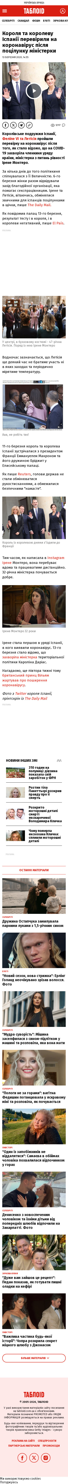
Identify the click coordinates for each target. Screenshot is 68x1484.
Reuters (24, 474)
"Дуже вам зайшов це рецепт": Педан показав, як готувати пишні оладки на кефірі (31, 1282)
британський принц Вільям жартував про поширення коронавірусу (25, 680)
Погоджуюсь (9, 1482)
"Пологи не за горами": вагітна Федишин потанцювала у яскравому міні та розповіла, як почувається (34, 1097)
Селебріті (8, 20)
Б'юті (46, 20)
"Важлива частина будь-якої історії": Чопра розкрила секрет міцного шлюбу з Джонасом (29, 1340)
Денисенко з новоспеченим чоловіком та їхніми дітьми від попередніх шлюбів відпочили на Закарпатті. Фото (31, 1221)
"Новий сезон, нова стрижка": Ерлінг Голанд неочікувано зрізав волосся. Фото (33, 980)
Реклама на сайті (23, 1440)
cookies (35, 1478)
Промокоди (51, 1445)
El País (58, 223)
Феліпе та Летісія (19, 139)
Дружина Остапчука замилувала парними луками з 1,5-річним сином (32, 923)
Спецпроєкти (47, 1440)
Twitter (20, 693)
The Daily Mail (36, 698)
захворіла (11, 657)
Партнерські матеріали (24, 1445)
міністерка (28, 657)
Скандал (23, 20)
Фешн (36, 20)
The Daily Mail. (39, 205)
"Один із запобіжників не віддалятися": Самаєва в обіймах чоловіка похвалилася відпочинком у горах (33, 1158)
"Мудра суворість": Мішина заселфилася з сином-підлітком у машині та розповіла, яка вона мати (33, 1038)
